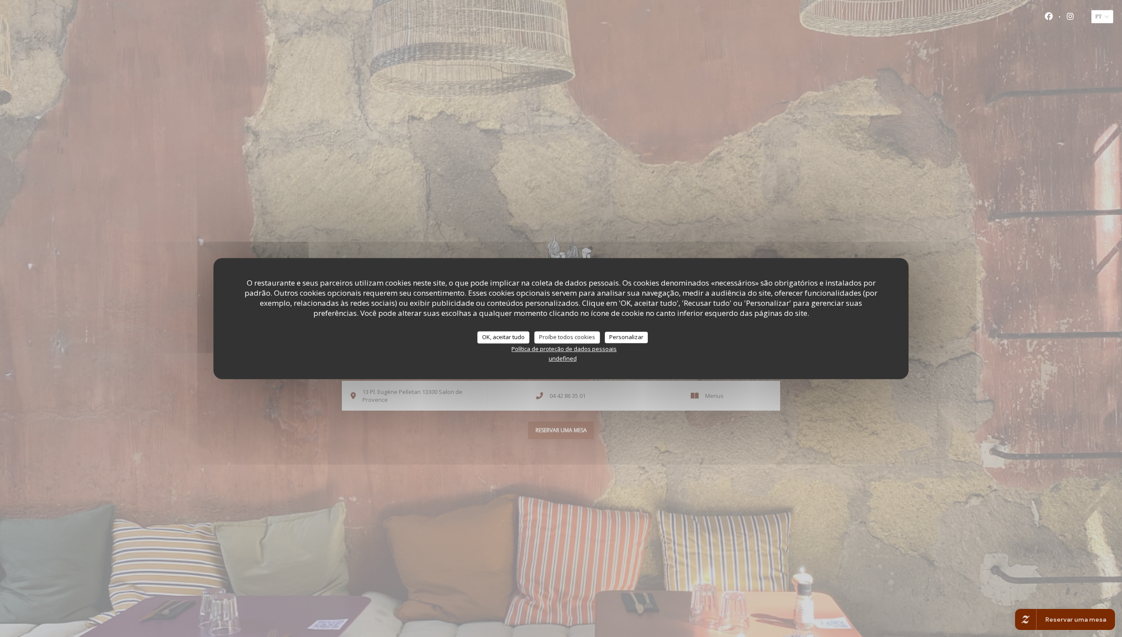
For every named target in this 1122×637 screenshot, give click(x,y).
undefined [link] (563, 358)
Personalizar (626, 337)
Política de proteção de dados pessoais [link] (564, 349)
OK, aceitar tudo (503, 337)
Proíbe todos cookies (567, 337)
